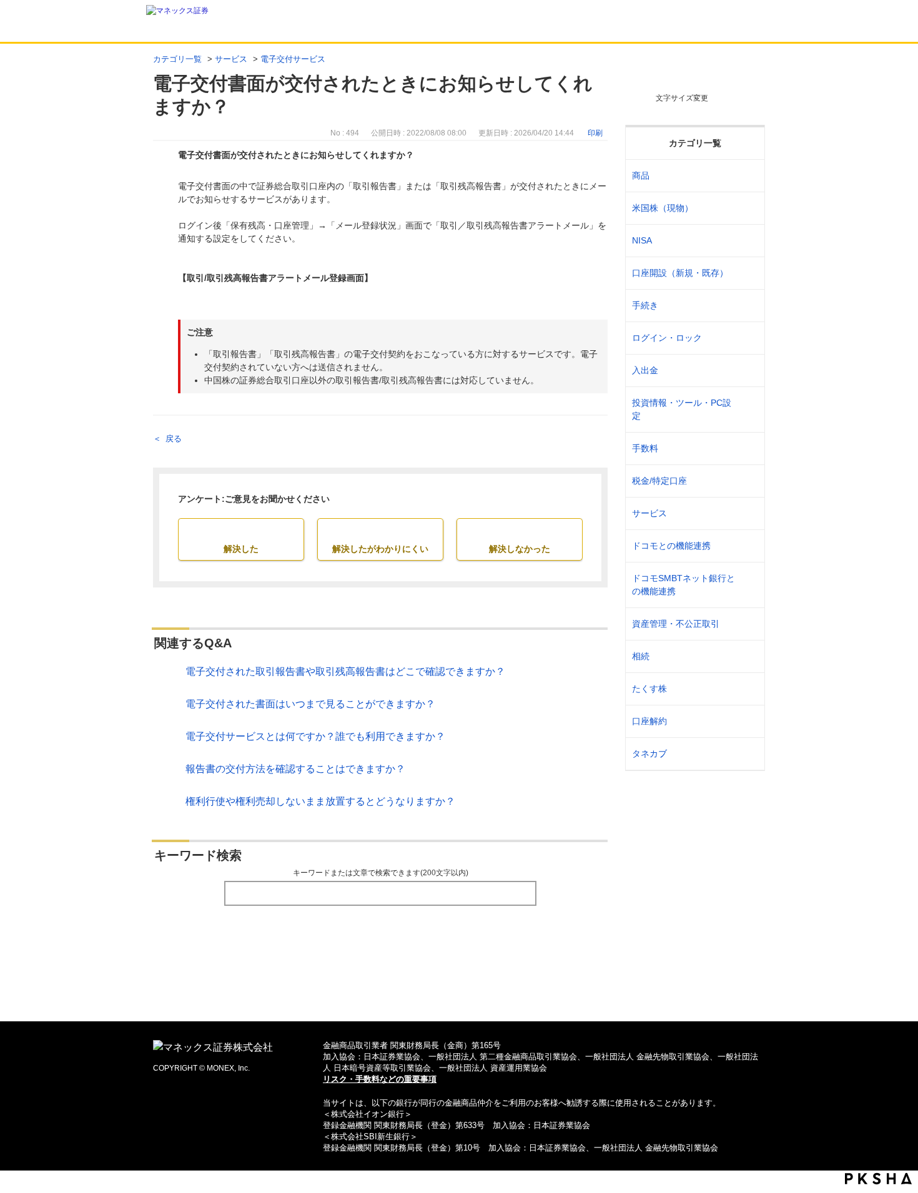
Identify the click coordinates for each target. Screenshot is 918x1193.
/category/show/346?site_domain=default (747, 241)
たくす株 (649, 689)
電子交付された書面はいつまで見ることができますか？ (310, 704)
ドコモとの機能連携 (671, 546)
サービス (231, 59)
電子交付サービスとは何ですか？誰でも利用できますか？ (315, 736)
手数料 (645, 448)
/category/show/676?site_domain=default (747, 584)
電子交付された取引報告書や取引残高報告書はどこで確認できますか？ (345, 671)
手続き (645, 305)
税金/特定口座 (659, 481)
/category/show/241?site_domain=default (747, 273)
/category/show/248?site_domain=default (747, 656)
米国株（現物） (662, 208)
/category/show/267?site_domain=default (747, 176)
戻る (173, 438)
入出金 (645, 370)
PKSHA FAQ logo (878, 1179)
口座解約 (649, 721)
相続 (640, 656)
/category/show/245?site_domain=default (747, 306)
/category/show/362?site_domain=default (747, 448)
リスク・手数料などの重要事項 (380, 1079)
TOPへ (459, 991)
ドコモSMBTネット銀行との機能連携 (683, 584)
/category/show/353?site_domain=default (747, 513)
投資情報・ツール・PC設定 (681, 409)
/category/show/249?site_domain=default (747, 370)
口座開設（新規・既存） (680, 273)
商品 (640, 175)
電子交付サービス (292, 59)
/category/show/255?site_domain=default (747, 481)
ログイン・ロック (667, 338)
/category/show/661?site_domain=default (747, 546)
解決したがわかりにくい (380, 549)
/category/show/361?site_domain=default (747, 338)
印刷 (595, 133)
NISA (642, 240)
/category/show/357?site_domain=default (747, 409)
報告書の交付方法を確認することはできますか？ (295, 768)
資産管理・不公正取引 (675, 624)
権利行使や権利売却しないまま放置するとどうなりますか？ (320, 801)
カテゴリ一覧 (177, 59)
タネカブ (649, 754)
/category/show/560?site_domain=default (747, 208)
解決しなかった (519, 549)
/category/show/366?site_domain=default (747, 624)
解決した (241, 549)
